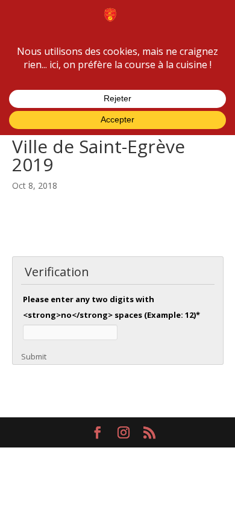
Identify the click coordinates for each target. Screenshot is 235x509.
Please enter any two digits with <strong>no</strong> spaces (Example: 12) (111, 307)
